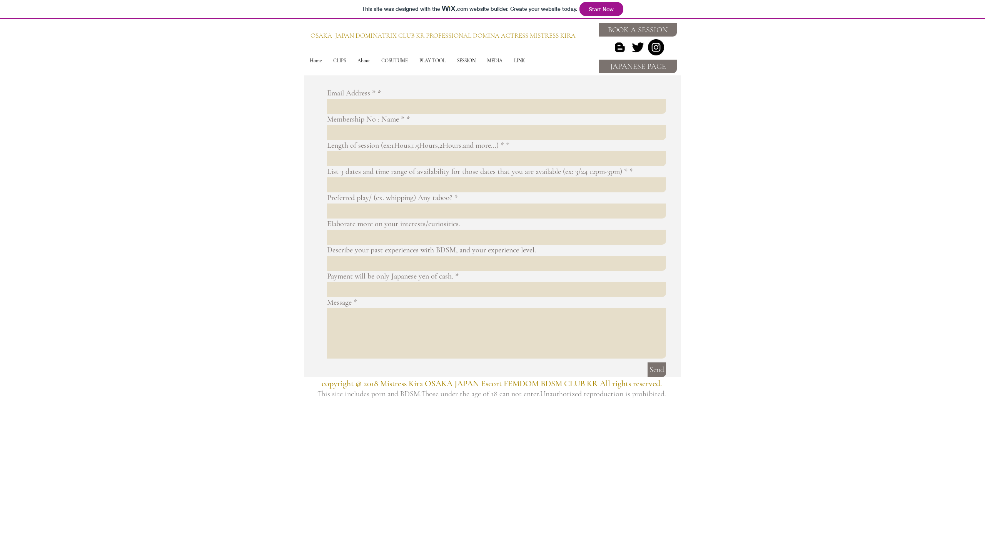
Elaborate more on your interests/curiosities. (393, 224)
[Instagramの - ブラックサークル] (656, 47)
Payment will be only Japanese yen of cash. (390, 276)
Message (339, 302)
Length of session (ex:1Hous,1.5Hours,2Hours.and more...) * (415, 145)
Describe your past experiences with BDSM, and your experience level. (431, 250)
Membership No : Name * (365, 119)
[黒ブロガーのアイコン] (620, 47)
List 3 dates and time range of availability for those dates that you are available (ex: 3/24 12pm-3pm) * (477, 171)
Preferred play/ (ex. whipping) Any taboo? (389, 198)
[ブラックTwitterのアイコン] (638, 47)
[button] (339, 61)
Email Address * (351, 93)
